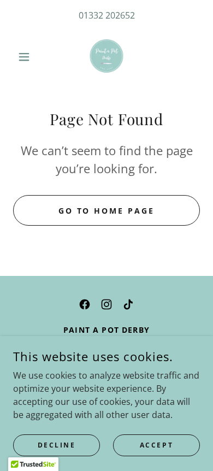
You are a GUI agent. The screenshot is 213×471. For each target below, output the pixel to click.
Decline (57, 445)
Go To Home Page (106, 210)
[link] (106, 57)
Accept (156, 445)
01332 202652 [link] (107, 15)
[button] (27, 57)
